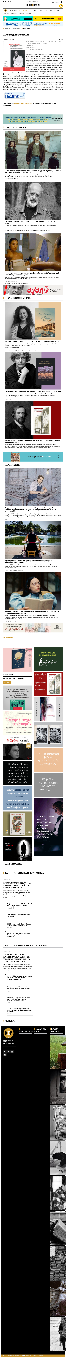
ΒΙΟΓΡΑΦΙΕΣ (28, 29)
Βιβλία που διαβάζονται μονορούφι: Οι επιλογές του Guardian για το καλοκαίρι (19, 935)
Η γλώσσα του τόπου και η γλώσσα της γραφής (18, 915)
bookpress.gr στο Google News (23, 103)
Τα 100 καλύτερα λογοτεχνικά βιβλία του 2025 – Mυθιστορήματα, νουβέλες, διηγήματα (19, 977)
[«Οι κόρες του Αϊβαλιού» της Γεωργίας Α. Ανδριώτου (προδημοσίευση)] (33, 320)
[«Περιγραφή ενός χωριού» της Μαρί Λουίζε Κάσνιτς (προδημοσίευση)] (33, 370)
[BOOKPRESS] (33, 5)
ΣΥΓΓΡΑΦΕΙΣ (14, 13)
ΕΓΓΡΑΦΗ (7, 682)
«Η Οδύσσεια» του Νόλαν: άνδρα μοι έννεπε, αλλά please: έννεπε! (19, 924)
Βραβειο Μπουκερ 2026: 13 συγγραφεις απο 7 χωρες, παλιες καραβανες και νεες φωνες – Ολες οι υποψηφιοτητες (17, 884)
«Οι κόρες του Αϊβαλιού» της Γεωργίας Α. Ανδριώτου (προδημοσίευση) (33, 341)
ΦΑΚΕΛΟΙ (21, 13)
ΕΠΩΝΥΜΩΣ (9, 918)
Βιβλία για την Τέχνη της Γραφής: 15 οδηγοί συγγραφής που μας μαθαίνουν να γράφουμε (30, 561)
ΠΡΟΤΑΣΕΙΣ (9, 938)
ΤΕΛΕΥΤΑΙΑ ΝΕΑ (13, 10)
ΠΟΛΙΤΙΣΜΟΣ (57, 10)
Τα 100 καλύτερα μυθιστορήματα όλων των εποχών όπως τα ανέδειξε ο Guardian (19, 1010)
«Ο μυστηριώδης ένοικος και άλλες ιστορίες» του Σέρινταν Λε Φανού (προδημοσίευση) (32, 441)
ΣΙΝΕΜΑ (8, 991)
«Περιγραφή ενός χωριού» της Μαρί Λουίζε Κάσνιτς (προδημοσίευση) (33, 391)
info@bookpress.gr (8, 1044)
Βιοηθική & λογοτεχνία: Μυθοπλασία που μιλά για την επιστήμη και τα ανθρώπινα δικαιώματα (32, 612)
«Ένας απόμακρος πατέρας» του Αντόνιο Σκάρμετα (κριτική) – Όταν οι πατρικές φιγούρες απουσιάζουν (33, 171)
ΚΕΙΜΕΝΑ (6, 13)
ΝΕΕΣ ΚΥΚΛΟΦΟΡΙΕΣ (24, 10)
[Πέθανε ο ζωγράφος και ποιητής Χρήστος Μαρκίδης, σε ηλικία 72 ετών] (33, 200)
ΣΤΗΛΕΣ (40, 10)
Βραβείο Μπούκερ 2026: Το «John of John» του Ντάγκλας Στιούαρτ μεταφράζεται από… (19, 905)
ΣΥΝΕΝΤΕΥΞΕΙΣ (48, 10)
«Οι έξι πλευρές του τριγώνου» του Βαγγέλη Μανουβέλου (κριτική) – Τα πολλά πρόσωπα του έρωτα (32, 274)
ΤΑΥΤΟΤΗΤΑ (29, 13)
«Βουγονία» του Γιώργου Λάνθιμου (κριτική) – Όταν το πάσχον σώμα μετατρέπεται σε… (18, 988)
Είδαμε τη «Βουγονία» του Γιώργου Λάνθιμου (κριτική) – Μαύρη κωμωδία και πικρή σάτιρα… (18, 999)
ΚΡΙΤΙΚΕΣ (33, 10)
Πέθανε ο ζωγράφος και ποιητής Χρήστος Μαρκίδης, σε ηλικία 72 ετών (31, 222)
